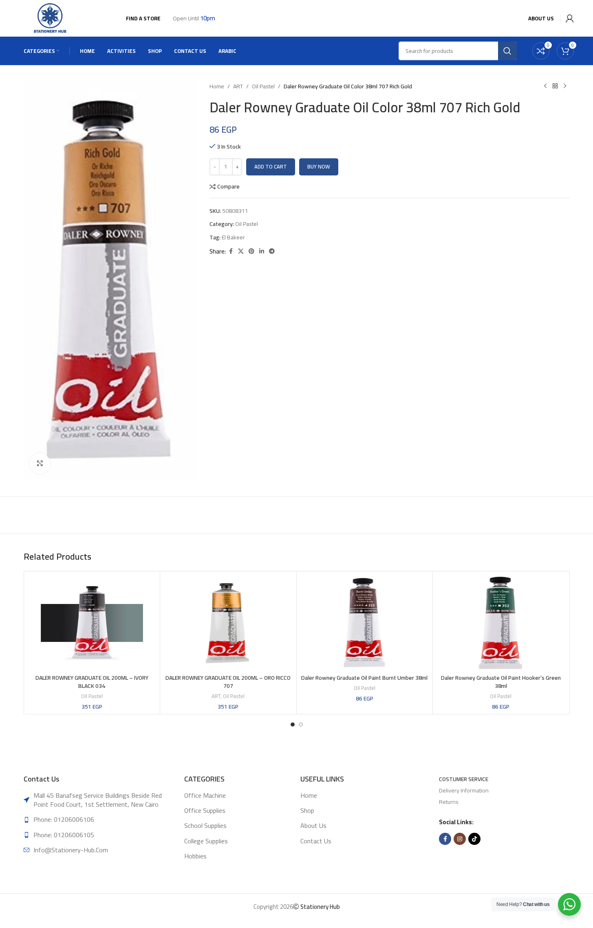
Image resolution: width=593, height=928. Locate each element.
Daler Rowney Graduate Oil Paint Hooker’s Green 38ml (501, 681)
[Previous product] (545, 86)
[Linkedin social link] (262, 251)
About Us (313, 825)
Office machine (205, 795)
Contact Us (315, 841)
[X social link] (241, 251)
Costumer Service (463, 779)
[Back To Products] (555, 86)
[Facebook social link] (231, 251)
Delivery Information (464, 790)
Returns (449, 801)
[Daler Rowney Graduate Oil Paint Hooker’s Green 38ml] (501, 623)
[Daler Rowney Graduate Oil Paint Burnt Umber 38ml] (365, 623)
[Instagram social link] (460, 839)
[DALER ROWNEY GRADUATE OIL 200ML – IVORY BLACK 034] (92, 623)
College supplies (206, 841)
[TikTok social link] (474, 839)
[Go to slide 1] (293, 724)
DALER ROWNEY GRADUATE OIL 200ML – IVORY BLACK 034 (91, 681)
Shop (307, 810)
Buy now (318, 166)
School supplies (205, 825)
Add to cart (270, 166)
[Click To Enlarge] (40, 463)
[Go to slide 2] (301, 724)
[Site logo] (51, 18)
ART (238, 86)
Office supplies (204, 810)
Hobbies (195, 856)
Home (216, 86)
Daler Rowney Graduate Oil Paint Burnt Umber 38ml (364, 677)
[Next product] (565, 86)
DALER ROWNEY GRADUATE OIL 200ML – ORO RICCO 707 (228, 681)
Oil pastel (263, 86)
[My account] (568, 18)
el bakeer (233, 237)
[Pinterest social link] (251, 251)
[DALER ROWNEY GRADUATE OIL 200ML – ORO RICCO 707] (228, 623)
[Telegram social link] (272, 251)
